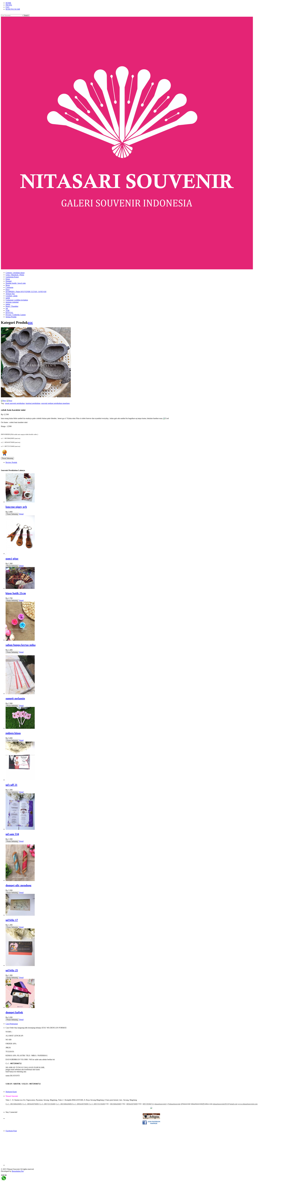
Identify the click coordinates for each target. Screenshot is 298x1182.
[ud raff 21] (20, 780)
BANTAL (9, 313)
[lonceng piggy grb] (20, 502)
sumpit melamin (15, 698)
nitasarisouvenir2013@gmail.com (225, 1104)
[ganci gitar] (20, 554)
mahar (8, 304)
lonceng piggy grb (16, 506)
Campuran (9, 287)
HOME (8, 3)
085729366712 (148, 1104)
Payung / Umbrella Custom (16, 315)
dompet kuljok (14, 1012)
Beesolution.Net (18, 1171)
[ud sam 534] (20, 829)
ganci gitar (12, 558)
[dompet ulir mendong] (20, 880)
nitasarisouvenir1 (160, 1104)
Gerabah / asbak (11, 296)
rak (7, 308)
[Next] (9, 401)
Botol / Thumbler (12, 306)
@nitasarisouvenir (174, 1104)
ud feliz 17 (12, 920)
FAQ (7, 7)
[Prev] (3, 401)
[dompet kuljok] (20, 1007)
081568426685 (115, 1104)
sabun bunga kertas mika (21, 644)
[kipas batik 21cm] (20, 588)
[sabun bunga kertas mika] (20, 640)
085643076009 (132, 1104)
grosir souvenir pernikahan (15, 403)
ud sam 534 (12, 834)
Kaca (7, 289)
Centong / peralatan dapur (15, 273)
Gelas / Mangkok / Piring (15, 275)
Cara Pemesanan (12, 1024)
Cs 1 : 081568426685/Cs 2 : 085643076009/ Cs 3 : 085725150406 (80, 1104)
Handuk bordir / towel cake (16, 283)
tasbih (8, 298)
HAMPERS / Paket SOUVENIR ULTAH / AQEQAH (26, 292)
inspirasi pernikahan (33, 403)
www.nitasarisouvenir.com (247, 1104)
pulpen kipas (13, 733)
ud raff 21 (11, 784)
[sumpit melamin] (20, 694)
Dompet (9, 281)
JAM (7, 310)
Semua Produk (11, 317)
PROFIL (9, 5)
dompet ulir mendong (18, 885)
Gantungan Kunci (12, 277)
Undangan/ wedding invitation (17, 300)
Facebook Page (11, 1131)
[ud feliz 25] (20, 965)
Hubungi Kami (11, 1092)
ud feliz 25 (12, 970)
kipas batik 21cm (16, 593)
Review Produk (11, 462)
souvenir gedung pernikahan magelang (55, 403)
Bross (8, 285)
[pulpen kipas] (20, 728)
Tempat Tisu (10, 294)
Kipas (8, 279)
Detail (21, 514)
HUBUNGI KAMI (13, 9)
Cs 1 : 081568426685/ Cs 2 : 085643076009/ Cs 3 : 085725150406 (30, 1104)
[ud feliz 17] (20, 915)
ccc (30, 322)
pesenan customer (12, 302)
